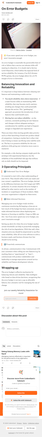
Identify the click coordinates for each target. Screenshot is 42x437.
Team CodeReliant (7, 13)
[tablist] (10, 322)
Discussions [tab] (16, 346)
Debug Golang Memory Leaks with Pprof (16, 353)
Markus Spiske (20, 50)
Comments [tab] (6, 322)
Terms (25, 423)
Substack (11, 433)
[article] (21, 357)
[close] (36, 370)
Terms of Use (30, 405)
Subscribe (31, 3)
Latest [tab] (9, 346)
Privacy (19, 423)
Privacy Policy (21, 408)
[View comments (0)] (8, 19)
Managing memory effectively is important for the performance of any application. (16, 357)
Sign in (38, 3)
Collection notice (33, 423)
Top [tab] (4, 346)
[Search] (38, 346)
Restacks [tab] (14, 322)
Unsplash (29, 50)
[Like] (3, 19)
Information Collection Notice (24, 406)
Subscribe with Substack (22, 400)
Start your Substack (16, 428)
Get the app (31, 428)
